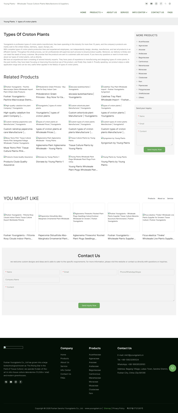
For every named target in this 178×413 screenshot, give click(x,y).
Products (151, 198)
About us (161, 198)
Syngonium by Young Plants (115, 143)
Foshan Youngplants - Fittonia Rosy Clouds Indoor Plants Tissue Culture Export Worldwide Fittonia (19, 237)
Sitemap (107, 408)
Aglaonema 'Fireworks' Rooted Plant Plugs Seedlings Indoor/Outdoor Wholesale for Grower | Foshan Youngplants (88, 237)
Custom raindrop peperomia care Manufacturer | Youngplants (18, 131)
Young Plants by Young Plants (113, 163)
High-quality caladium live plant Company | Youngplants (17, 114)
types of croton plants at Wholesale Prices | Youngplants (49, 131)
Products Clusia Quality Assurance (15, 163)
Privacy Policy (119, 408)
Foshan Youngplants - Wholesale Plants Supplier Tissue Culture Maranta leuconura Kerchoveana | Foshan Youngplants (121, 237)
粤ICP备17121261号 (135, 408)
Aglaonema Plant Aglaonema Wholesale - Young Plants (51, 147)
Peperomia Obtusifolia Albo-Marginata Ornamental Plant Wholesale (52, 237)
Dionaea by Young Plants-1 (50, 161)
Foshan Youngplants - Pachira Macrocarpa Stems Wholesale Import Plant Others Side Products (17, 98)
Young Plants (9, 21)
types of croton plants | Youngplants (113, 114)
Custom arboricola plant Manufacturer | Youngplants (83, 114)
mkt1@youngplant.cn (133, 355)
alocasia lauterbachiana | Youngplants (81, 95)
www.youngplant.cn (93, 408)
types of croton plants (27, 21)
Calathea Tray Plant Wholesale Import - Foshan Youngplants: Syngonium (115, 98)
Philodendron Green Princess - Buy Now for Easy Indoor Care (50, 96)
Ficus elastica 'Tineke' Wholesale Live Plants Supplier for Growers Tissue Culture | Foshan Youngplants (158, 237)
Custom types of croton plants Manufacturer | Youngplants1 (113, 131)
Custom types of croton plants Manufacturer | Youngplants (81, 131)
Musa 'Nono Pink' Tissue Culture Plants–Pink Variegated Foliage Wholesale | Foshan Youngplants (16, 149)
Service (170, 198)
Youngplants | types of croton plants (47, 114)
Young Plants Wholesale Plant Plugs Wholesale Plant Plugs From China (83, 168)
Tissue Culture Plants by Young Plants (81, 147)
